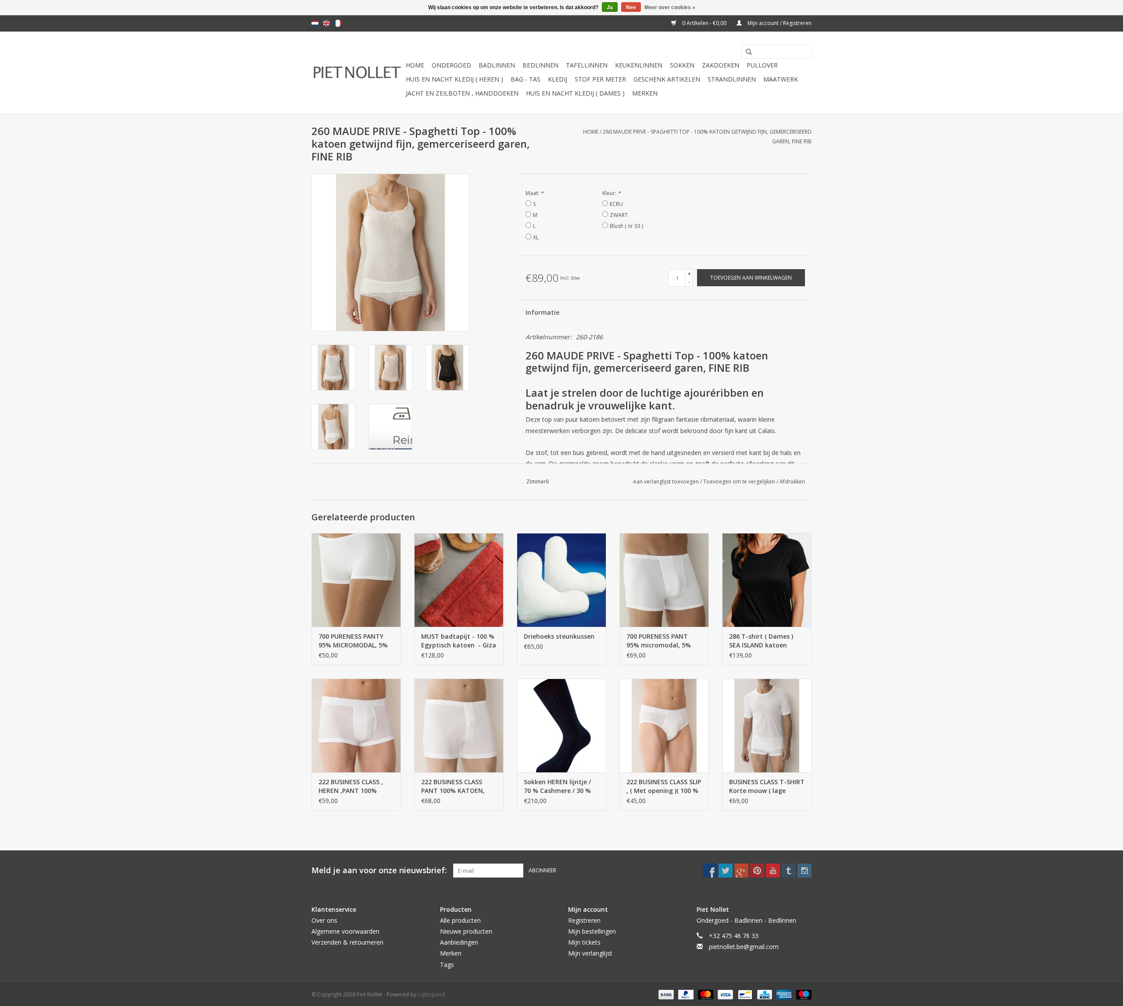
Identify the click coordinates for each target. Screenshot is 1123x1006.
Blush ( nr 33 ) (626, 226)
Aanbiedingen (459, 942)
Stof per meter (600, 79)
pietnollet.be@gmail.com (744, 946)
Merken (645, 93)
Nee (631, 7)
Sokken (682, 65)
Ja (610, 7)
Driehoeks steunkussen (559, 636)
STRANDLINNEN (732, 79)
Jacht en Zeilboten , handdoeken (462, 93)
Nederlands (314, 23)
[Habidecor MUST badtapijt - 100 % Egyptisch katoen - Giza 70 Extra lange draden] (459, 580)
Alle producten (460, 920)
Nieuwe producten (466, 931)
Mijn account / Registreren (779, 23)
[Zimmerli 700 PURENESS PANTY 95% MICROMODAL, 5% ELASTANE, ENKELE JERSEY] (356, 580)
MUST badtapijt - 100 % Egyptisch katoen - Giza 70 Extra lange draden (458, 641)
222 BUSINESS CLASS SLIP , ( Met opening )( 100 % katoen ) (663, 786)
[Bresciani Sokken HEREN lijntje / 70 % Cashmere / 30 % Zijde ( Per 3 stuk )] (561, 725)
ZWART (619, 215)
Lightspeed (431, 994)
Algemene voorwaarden (345, 931)
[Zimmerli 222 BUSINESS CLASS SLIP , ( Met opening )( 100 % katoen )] (664, 725)
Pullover (762, 65)
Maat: (535, 193)
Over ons (324, 920)
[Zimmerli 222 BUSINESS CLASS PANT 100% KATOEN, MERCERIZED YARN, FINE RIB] (459, 725)
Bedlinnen (540, 65)
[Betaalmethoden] (665, 994)
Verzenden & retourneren (347, 942)
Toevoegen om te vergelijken (739, 481)
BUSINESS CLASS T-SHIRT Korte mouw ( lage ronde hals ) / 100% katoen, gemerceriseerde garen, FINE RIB (767, 786)
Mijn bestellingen (592, 931)
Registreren (584, 920)
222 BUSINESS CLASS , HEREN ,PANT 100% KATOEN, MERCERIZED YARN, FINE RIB (352, 786)
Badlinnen (497, 65)
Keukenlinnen (638, 65)
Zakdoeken (720, 65)
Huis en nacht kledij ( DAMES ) (575, 93)
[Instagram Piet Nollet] (805, 871)
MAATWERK (780, 79)
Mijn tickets (584, 942)
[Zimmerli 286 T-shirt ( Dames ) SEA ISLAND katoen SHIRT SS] (767, 580)
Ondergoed (451, 65)
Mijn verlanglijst (590, 953)
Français (337, 23)
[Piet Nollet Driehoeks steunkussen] (561, 580)
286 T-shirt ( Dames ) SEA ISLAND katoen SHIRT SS (761, 641)
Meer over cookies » (669, 7)
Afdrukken (792, 481)
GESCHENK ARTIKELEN (666, 79)
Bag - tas (525, 79)
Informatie (542, 312)
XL (536, 237)
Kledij (557, 79)
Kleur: (611, 193)
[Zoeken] (745, 52)
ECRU (616, 204)
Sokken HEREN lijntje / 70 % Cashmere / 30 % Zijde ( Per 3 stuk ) (557, 786)
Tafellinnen (587, 65)
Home (415, 65)
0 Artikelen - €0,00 (704, 23)
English (326, 23)
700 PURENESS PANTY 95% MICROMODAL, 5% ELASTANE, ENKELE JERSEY (353, 641)
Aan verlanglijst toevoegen (666, 481)
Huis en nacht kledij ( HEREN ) (454, 79)
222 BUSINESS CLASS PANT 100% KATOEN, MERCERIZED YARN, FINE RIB (457, 786)
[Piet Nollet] (357, 72)
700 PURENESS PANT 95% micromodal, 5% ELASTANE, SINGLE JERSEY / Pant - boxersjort (658, 641)
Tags (447, 964)
